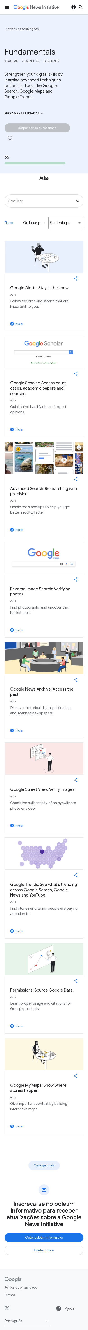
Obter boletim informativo (44, 1237)
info (9, 137)
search (80, 7)
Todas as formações (23, 29)
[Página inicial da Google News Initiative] (36, 7)
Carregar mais (44, 1165)
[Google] (13, 1279)
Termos (10, 1295)
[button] (65, 223)
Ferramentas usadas (25, 113)
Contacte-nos (44, 1250)
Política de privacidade (21, 1287)
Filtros (9, 223)
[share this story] (76, 278)
